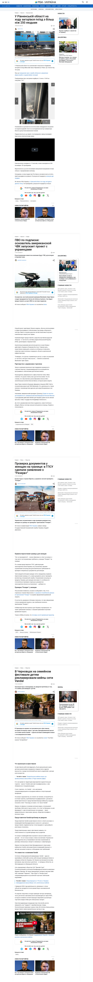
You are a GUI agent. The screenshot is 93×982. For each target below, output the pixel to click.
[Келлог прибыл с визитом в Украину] (68, 23)
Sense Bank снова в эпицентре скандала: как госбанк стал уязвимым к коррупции (67, 278)
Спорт (54, 6)
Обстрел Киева (34, 9)
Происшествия (29, 12)
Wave (59, 6)
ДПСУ (17, 632)
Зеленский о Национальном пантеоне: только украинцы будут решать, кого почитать (68, 300)
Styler (64, 6)
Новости (19, 6)
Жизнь (48, 6)
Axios (45, 304)
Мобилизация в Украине (35, 632)
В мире (27, 236)
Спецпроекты (72, 6)
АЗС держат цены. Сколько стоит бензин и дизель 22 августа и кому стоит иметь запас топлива (67, 290)
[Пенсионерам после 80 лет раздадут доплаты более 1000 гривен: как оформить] (68, 697)
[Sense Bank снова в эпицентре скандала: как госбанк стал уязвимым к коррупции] (68, 265)
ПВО (32, 424)
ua (3, 2)
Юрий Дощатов (62, 272)
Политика (35, 6)
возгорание (33, 200)
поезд (17, 200)
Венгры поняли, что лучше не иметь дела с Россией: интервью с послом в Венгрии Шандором (68, 60)
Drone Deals (41, 9)
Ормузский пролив (49, 9)
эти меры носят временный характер (43, 615)
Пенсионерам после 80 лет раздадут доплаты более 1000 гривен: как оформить (66, 707)
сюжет (46, 738)
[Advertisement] (35, 316)
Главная (16, 12)
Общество (27, 460)
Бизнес (42, 6)
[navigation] (53, 84)
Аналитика (27, 6)
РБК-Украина (30, 304)
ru (8, 2)
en (6, 2)
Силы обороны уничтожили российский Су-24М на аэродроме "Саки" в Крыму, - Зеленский (67, 306)
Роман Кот (61, 54)
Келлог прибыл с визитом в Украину (67, 31)
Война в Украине (58, 9)
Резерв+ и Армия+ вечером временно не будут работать (68, 295)
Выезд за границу (24, 632)
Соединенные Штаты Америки (22, 424)
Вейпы (17, 954)
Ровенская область (24, 200)
